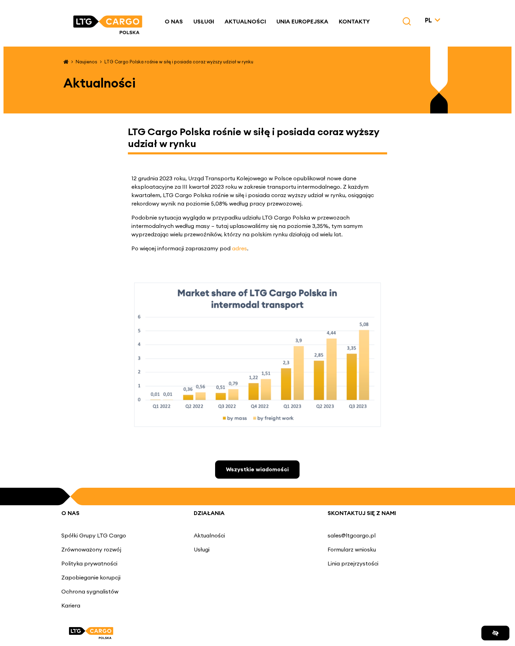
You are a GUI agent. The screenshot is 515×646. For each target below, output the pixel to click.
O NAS (70, 512)
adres (239, 248)
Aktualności (245, 21)
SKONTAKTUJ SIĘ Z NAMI (362, 512)
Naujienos (86, 61)
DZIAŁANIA (209, 512)
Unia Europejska (302, 21)
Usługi (203, 21)
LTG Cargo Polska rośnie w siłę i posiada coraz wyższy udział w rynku (178, 61)
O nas (174, 21)
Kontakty (354, 21)
